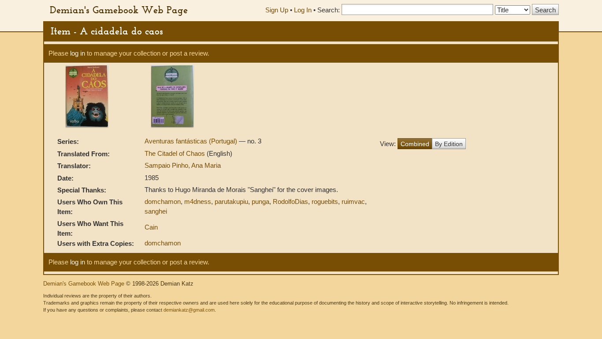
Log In (303, 10)
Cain (151, 227)
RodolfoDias (290, 201)
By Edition (449, 143)
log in (77, 53)
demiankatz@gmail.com (189, 310)
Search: (328, 10)
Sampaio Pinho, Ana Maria (183, 165)
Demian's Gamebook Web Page (119, 10)
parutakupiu (231, 201)
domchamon (163, 201)
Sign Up (276, 10)
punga (260, 201)
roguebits (325, 201)
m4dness (197, 201)
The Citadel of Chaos (176, 153)
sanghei (156, 211)
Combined (415, 143)
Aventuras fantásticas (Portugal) (192, 141)
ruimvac (353, 201)
